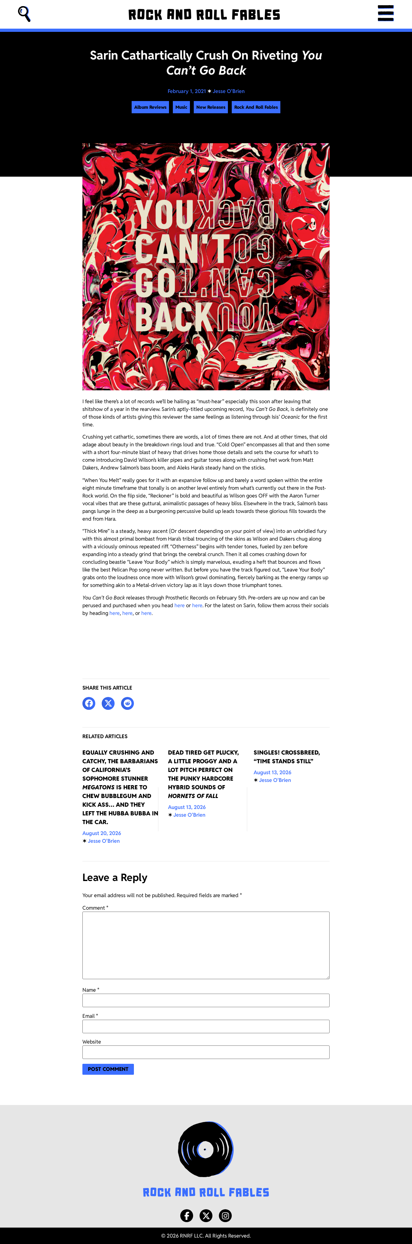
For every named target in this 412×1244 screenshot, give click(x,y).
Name (90, 990)
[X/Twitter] (206, 1215)
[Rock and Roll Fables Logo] (206, 1160)
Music (181, 107)
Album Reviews (150, 107)
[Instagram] (225, 1215)
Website (91, 1041)
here (179, 605)
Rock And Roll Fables (256, 107)
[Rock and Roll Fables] (204, 14)
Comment (95, 908)
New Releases (210, 107)
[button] (24, 14)
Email (90, 1016)
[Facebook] (186, 1215)
